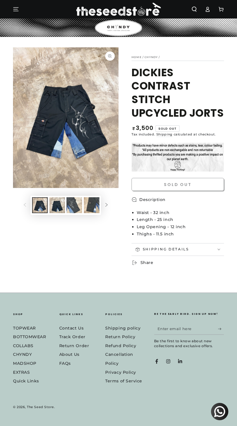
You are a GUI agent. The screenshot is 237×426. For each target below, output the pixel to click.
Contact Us (71, 328)
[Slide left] (25, 205)
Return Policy (120, 336)
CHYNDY (22, 354)
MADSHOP (24, 363)
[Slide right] (106, 205)
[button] (194, 9)
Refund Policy (120, 345)
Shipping (164, 134)
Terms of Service (123, 381)
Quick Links (26, 381)
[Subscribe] (221, 329)
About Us (69, 354)
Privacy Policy (120, 372)
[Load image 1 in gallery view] (40, 205)
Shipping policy (122, 328)
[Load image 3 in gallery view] (74, 205)
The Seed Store (40, 407)
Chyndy (151, 57)
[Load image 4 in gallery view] (91, 205)
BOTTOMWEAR (29, 336)
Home (137, 57)
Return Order (74, 345)
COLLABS (23, 345)
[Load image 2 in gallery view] (57, 205)
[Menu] (16, 9)
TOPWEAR (24, 328)
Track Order (72, 336)
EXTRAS (21, 372)
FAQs (65, 363)
